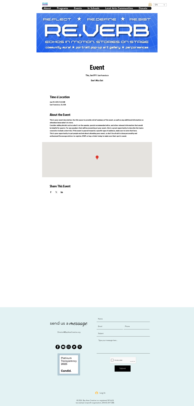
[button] (150, 4)
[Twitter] (74, 347)
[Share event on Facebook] (51, 192)
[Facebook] (57, 347)
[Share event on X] (56, 192)
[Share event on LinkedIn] (62, 192)
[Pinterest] (79, 347)
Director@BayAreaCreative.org (68, 332)
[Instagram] (68, 347)
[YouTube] (63, 347)
